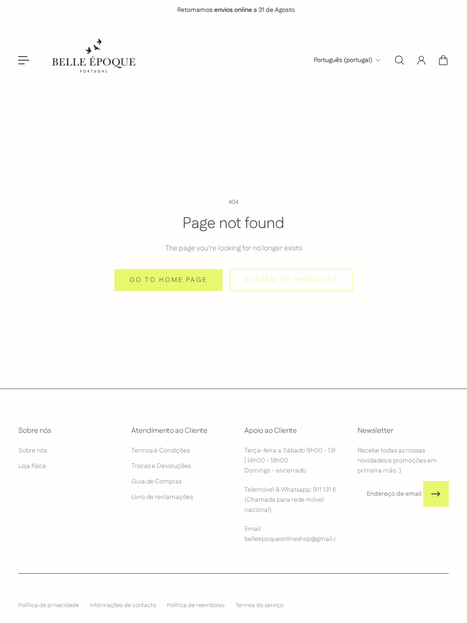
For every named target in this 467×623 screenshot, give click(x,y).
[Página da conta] (421, 60)
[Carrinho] (443, 60)
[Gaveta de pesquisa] (399, 60)
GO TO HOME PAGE (169, 280)
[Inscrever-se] (436, 494)
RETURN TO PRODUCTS (291, 280)
